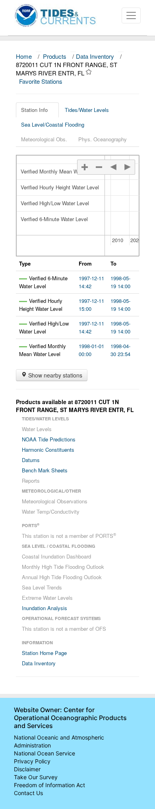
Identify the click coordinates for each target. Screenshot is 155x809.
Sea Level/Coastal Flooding (52, 124)
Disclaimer (27, 769)
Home (24, 56)
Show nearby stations (54, 375)
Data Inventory (95, 56)
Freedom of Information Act (49, 785)
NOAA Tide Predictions (49, 439)
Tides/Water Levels (87, 110)
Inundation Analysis (44, 608)
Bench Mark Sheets (45, 470)
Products (54, 56)
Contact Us (28, 793)
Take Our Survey (36, 777)
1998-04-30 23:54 (120, 350)
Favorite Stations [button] (41, 81)
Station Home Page (44, 653)
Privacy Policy (32, 761)
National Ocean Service (44, 753)
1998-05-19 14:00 (120, 282)
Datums (31, 460)
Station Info (34, 110)
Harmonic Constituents (48, 449)
